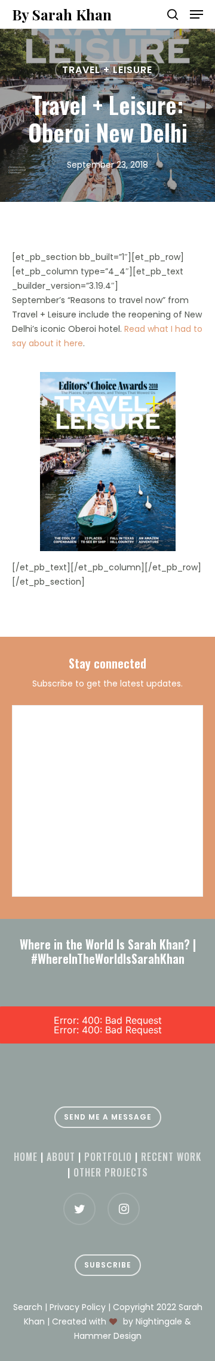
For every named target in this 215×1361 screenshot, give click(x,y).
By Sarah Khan (62, 14)
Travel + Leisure (107, 70)
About (61, 1157)
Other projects (110, 1172)
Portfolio (108, 1157)
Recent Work (171, 1157)
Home (26, 1157)
